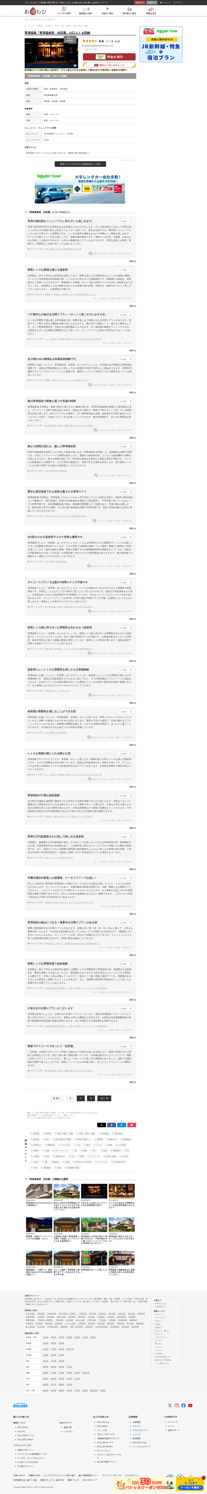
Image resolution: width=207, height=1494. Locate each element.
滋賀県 (45, 1373)
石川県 (53, 1361)
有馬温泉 (29, 1323)
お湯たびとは (160, 1303)
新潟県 (61, 1355)
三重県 (69, 1367)
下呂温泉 (102, 1320)
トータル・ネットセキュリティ (31, 1458)
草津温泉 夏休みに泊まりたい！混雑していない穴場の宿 (68, 816)
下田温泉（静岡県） (45, 1320)
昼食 (110, 1145)
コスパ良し (66, 1145)
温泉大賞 (68, 1427)
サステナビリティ (140, 1430)
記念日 (125, 1156)
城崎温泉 (133, 1320)
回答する (139, 3)
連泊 (47, 1156)
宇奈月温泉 (91, 1320)
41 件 (117, 41)
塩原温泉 (72, 1317)
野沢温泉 (81, 1317)
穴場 (67, 1162)
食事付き (51, 1145)
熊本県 (69, 1390)
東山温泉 (112, 1314)
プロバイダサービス (106, 1434)
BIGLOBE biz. (103, 1422)
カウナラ (158, 1347)
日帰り (36, 1150)
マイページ (166, 3)
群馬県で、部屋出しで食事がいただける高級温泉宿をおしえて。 (71, 294)
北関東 (36, 1133)
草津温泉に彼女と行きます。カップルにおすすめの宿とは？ (69, 902)
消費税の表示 (34, 1475)
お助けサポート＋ (25, 1449)
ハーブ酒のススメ (162, 1363)
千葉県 (53, 1349)
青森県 (53, 1337)
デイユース (95, 1156)
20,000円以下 (119, 1162)
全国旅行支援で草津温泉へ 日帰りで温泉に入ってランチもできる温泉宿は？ (77, 988)
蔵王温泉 (121, 1314)
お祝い (36, 1162)
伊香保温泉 (30, 1317)
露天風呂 (119, 1133)
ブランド (136, 1426)
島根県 (53, 1379)
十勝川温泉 (51, 1314)
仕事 (47, 1150)
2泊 (72, 1156)
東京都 (61, 1349)
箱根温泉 (64, 1327)
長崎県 (61, 1390)
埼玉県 (45, 1349)
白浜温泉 (39, 1323)
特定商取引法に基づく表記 (25, 1480)
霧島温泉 (140, 1323)
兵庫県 (69, 1373)
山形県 (85, 1337)
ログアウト (177, 3)
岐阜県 (53, 1367)
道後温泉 (58, 1323)
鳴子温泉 (92, 1314)
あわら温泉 (80, 1320)
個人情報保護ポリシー (88, 1475)
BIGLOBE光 (22, 1427)
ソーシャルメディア (141, 1446)
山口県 (77, 1379)
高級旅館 (127, 1139)
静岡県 (45, 1367)
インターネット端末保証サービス (32, 1454)
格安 (105, 1150)
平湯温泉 (112, 1320)
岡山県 (61, 1379)
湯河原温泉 (121, 1317)
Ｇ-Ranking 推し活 (162, 1357)
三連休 (36, 1156)
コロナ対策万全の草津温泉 (56, 471)
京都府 (53, 1373)
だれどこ (158, 1321)
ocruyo (157, 1324)
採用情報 (136, 1438)
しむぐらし (69, 1431)
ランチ (99, 1145)
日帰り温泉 (111, 1156)
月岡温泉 (101, 1317)
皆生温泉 (101, 1323)
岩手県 (61, 1337)
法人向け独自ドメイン (107, 1461)
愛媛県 (61, 1385)
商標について (73, 1480)
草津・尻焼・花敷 (65, 1133)
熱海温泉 (125, 1327)
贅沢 (88, 1145)
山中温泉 (69, 1320)
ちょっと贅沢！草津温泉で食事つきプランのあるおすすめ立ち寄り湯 (73, 339)
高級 (59, 1168)
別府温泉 (120, 1323)
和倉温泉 (60, 1320)
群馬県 (48, 1133)
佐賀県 (53, 1390)
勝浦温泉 (49, 1323)
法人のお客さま (101, 1416)
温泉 (85, 1150)
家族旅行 (117, 1150)
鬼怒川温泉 (61, 1317)
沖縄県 (102, 1390)
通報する (132, 261)
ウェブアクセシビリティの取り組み (59, 1475)
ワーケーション (62, 1150)
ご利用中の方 (170, 1416)
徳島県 (45, 1385)
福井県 (61, 1361)
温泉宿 (36, 1139)
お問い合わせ (19, 1475)
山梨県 (45, 1355)
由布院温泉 (114, 1327)
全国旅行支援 (73, 1168)
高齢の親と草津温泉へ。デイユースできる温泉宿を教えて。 (69, 649)
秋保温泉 (102, 1314)
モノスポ (158, 1340)
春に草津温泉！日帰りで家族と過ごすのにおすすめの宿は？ (69, 426)
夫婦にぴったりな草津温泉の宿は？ (59, 858)
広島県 (69, 1379)
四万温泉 (50, 1317)
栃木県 (45, 1343)
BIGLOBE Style (139, 1442)
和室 (82, 1156)
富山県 (45, 1361)
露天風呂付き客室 (63, 1139)
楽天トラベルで (80, 164)
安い (95, 1150)
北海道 (45, 1337)
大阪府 (61, 1373)
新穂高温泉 (122, 1320)
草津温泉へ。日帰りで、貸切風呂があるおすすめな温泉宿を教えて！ (73, 944)
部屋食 (100, 1139)
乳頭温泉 (83, 1314)
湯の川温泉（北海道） (68, 1314)
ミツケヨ (158, 1350)
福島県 (93, 1337)
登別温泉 (41, 1314)
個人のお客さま (21, 1416)
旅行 (47, 1139)
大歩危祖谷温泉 (101, 1327)
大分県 (77, 1390)
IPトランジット (104, 1450)
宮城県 (69, 1337)
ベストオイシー (161, 1337)
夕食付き (37, 1145)
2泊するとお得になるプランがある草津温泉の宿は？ (66, 516)
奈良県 (77, 1373)
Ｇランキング (160, 1318)
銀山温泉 (131, 1314)
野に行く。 (159, 1344)
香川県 (53, 1385)
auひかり (21, 1431)
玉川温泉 (41, 1327)
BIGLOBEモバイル (25, 1435)
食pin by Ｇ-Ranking (163, 1360)
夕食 (35, 1168)
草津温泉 (105, 1133)
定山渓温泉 (30, 1314)
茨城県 (61, 1343)
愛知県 (61, 1367)
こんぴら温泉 (70, 1323)
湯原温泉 (110, 1323)
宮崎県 (85, 1390)
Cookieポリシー (132, 1475)
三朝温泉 (81, 1323)
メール (171, 1426)
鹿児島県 (94, 1390)
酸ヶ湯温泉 (30, 1327)
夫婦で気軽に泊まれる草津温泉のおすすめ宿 (63, 249)
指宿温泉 (135, 1327)
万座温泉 (41, 1317)
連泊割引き (60, 1156)
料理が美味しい (84, 1139)
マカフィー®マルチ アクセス (109, 1456)
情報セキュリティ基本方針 (52, 1480)
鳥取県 (45, 1379)
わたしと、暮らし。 (163, 1331)
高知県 (69, 1385)
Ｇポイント (159, 1314)
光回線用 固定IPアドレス (108, 1438)
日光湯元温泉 (52, 1327)
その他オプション (25, 1466)
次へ (103, 1098)
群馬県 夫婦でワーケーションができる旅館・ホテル (67, 380)
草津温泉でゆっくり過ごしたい (57, 691)
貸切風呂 (47, 1168)
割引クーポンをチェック (112, 65)
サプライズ (102, 1162)
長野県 (53, 1355)
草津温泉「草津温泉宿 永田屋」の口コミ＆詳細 (57, 32)
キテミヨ (158, 1334)
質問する (152, 3)
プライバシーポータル (112, 1475)
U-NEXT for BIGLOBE (27, 1462)
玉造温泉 (91, 1323)
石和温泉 (110, 1317)
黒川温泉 (130, 1323)
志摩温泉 (89, 1327)
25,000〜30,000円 (83, 1162)
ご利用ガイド (160, 1307)
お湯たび (158, 1327)
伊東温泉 (132, 1317)
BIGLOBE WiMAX (25, 1439)
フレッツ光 (102, 1430)
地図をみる (90, 49)
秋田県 (77, 1337)
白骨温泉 (91, 1317)
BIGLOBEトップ (90, 1480)
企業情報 (132, 1416)
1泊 (78, 1145)
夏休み (56, 1162)
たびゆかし (159, 1353)
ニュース (136, 1434)
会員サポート (174, 1430)
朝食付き (113, 1139)
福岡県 (45, 1390)
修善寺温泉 (30, 1320)
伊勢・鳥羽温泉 (76, 1327)
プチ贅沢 (122, 1145)
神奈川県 (70, 1349)
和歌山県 (86, 1373)
